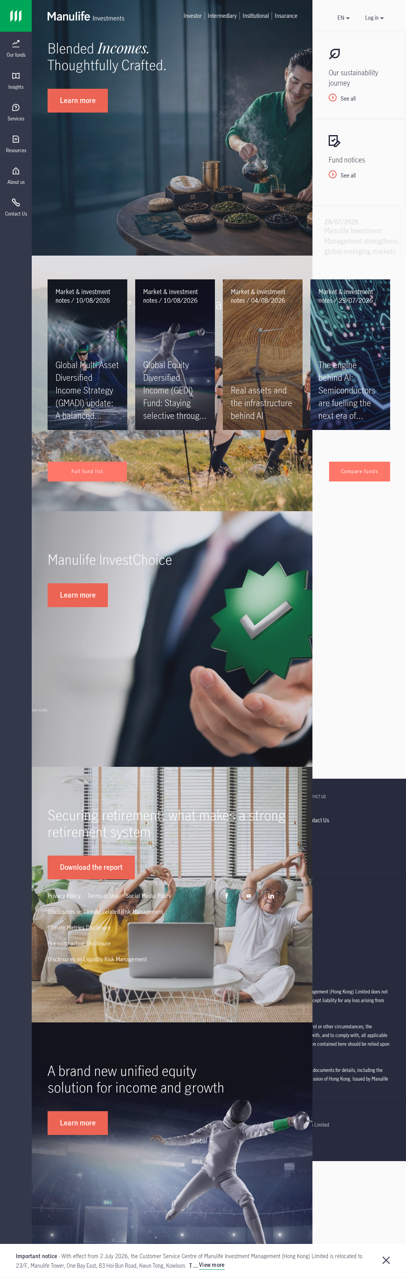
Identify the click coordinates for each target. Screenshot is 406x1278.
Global (199, 1141)
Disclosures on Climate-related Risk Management (105, 911)
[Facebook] (229, 900)
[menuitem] (16, 49)
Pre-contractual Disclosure (79, 943)
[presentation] (16, 47)
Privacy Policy (64, 896)
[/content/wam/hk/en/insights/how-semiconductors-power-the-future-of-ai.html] (350, 354)
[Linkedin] (273, 900)
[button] (343, 17)
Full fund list (87, 471)
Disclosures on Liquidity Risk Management (97, 959)
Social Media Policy (149, 896)
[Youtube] (251, 900)
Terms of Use (103, 896)
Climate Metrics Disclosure (79, 927)
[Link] (16, 16)
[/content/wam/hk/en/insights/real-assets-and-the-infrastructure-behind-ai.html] (263, 354)
